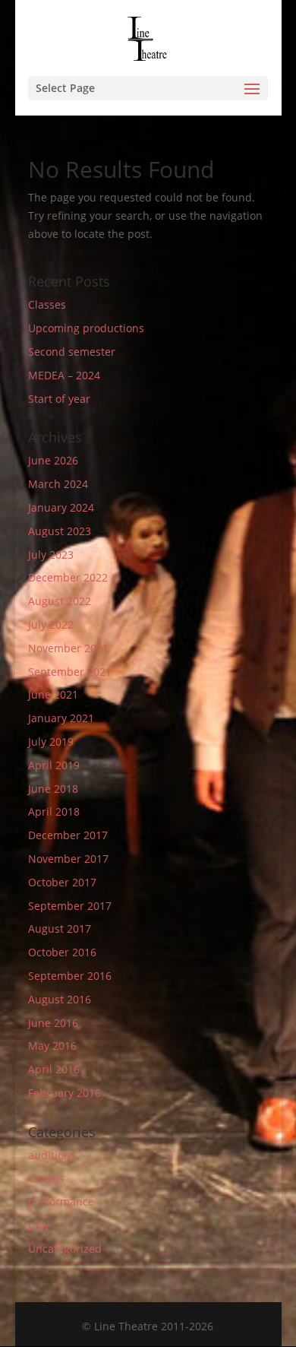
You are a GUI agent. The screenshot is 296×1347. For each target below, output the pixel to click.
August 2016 (59, 999)
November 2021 (68, 648)
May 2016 (52, 1045)
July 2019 (51, 741)
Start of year (59, 398)
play (38, 1225)
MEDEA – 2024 (64, 375)
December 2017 (68, 835)
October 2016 (62, 952)
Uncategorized (65, 1248)
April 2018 (54, 811)
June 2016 (53, 1023)
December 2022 (68, 577)
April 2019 (54, 765)
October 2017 (62, 882)
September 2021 (70, 671)
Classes (47, 304)
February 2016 (64, 1093)
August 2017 (59, 928)
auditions (52, 1155)
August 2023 (59, 531)
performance (61, 1201)
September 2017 (70, 906)
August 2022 (59, 601)
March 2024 (58, 484)
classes (46, 1178)
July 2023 (51, 554)
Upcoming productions (86, 328)
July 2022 (51, 624)
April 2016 (54, 1069)
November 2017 (68, 858)
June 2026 (53, 460)
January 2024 (61, 507)
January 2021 (61, 718)
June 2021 (53, 694)
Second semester (71, 351)
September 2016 (70, 975)
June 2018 (53, 788)
